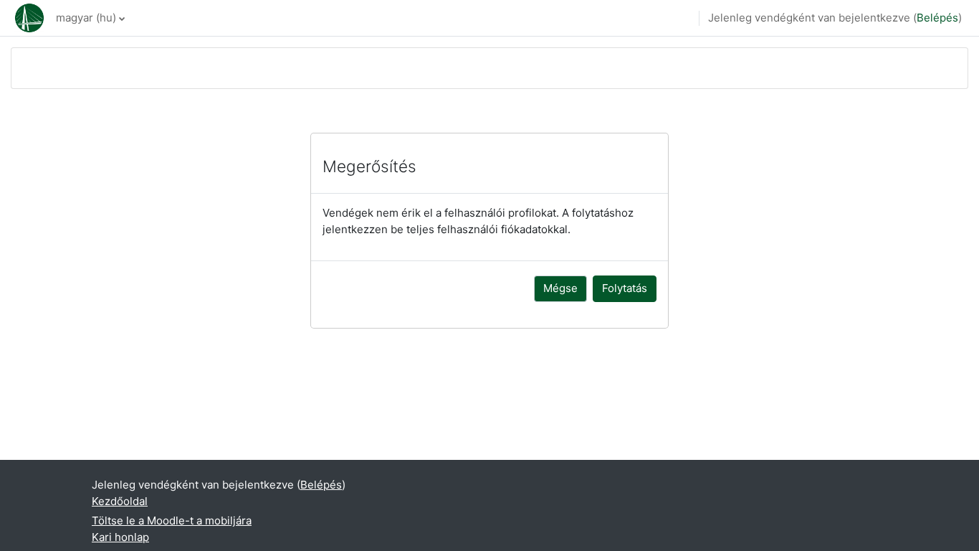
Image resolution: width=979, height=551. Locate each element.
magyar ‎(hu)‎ (86, 17)
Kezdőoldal (120, 501)
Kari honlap (120, 537)
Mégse (560, 288)
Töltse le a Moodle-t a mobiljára (172, 520)
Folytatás (624, 288)
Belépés (937, 17)
